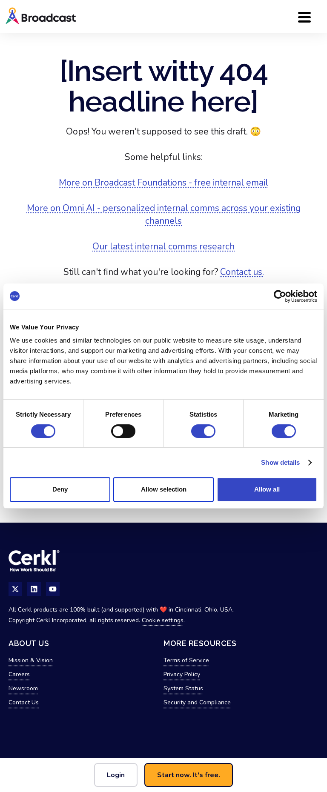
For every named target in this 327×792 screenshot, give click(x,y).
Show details (280, 462)
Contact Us (24, 702)
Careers (19, 674)
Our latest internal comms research (163, 246)
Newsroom (23, 688)
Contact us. (242, 272)
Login (116, 775)
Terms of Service (186, 660)
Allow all (267, 489)
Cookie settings (163, 620)
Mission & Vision (31, 660)
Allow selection (163, 489)
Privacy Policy (182, 674)
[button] (304, 16)
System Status (183, 688)
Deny (60, 489)
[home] (68, 16)
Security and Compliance (197, 702)
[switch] (123, 431)
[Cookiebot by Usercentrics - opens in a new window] (280, 296)
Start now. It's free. (188, 775)
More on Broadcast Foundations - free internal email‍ (163, 183)
